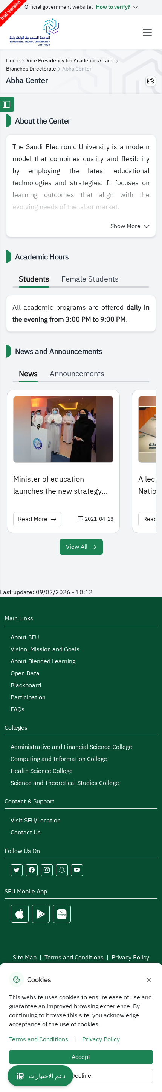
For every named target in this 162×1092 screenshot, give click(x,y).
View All (76, 546)
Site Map (25, 957)
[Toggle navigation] (147, 32)
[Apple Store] (20, 914)
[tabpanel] (81, 313)
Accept (81, 1057)
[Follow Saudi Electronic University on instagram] (47, 870)
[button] (130, 226)
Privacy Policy (130, 957)
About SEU (25, 637)
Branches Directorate (31, 69)
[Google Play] (41, 914)
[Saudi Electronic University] (34, 32)
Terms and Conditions (74, 957)
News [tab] (28, 373)
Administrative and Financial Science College (71, 747)
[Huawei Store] (62, 914)
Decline (81, 1075)
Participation (28, 697)
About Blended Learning (43, 661)
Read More (32, 519)
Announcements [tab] (77, 373)
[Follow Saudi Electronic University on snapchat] (62, 870)
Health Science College (42, 771)
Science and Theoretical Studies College (65, 783)
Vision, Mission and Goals (45, 649)
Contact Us (26, 832)
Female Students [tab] (90, 279)
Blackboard (26, 685)
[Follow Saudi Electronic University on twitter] (17, 870)
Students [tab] (34, 279)
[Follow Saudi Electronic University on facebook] (32, 870)
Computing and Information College (59, 759)
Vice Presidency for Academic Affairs (70, 61)
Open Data (25, 673)
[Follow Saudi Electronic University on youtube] (77, 870)
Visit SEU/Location (36, 820)
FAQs (17, 709)
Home (13, 61)
